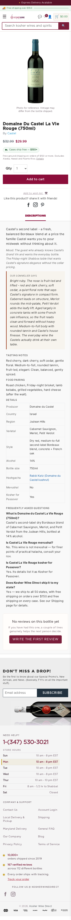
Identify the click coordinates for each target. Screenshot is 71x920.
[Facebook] (5, 894)
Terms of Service (49, 844)
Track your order (18, 879)
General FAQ (46, 829)
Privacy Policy (12, 844)
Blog (41, 836)
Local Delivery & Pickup (13, 819)
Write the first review (35, 639)
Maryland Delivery (15, 829)
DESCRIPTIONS (35, 215)
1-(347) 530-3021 (25, 742)
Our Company (12, 836)
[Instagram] (13, 894)
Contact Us (10, 810)
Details (40, 159)
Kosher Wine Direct (40, 906)
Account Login (47, 810)
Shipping (44, 817)
